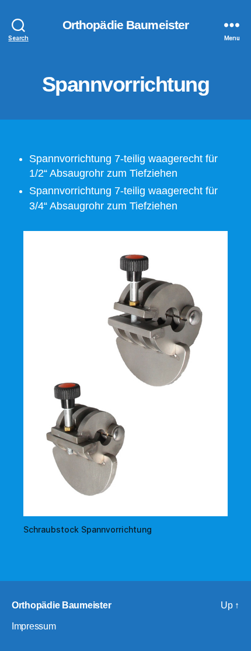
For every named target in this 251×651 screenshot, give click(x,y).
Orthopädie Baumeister (125, 25)
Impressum (34, 626)
